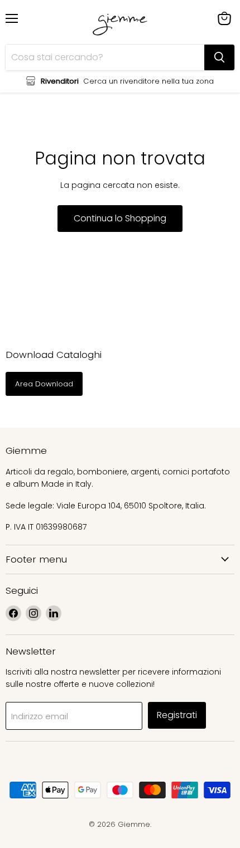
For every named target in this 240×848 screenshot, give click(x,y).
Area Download (44, 384)
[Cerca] (219, 57)
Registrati (177, 715)
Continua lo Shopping (120, 218)
